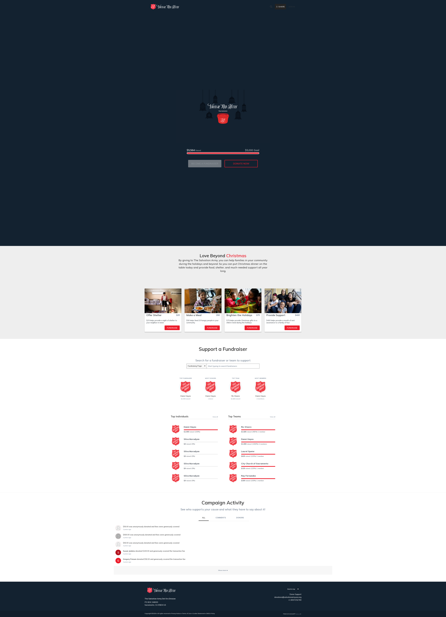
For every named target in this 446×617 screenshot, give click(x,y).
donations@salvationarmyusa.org (287, 597)
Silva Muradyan (191, 439)
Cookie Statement (199, 613)
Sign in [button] (292, 7)
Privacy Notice (176, 613)
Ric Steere (246, 427)
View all (215, 417)
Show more (222, 570)
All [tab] (203, 518)
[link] (165, 7)
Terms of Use (186, 613)
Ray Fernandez (248, 475)
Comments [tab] (221, 518)
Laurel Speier (248, 451)
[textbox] (233, 366)
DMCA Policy (210, 613)
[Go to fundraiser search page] (271, 6)
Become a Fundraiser (204, 163)
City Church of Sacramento (254, 463)
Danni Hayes (190, 427)
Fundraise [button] (172, 328)
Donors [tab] (240, 518)
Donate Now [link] (241, 163)
